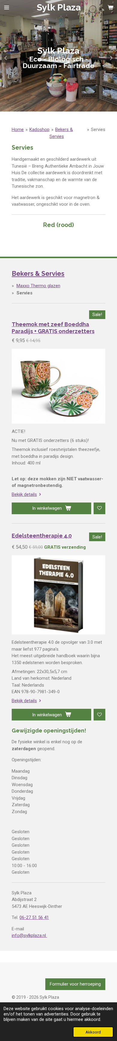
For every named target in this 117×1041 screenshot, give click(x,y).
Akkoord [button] (93, 1032)
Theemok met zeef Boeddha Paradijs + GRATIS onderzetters (53, 327)
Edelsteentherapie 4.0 (42, 535)
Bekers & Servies (38, 273)
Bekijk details (24, 494)
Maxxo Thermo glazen (38, 285)
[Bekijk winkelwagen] (110, 7)
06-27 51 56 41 (34, 917)
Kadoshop (39, 129)
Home (18, 129)
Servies (98, 129)
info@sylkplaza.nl (29, 935)
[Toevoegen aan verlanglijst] (99, 508)
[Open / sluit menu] (6, 7)
